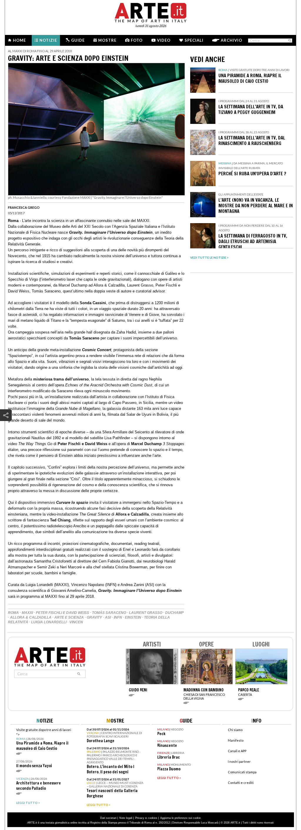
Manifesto (235, 740)
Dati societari (108, 817)
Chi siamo (235, 730)
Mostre (107, 40)
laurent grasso (145, 613)
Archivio (231, 40)
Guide (78, 40)
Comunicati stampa (242, 772)
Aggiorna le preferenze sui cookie (180, 817)
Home (19, 40)
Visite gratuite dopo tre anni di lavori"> (43, 739)
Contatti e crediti (241, 782)
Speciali (194, 40)
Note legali (125, 817)
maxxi (27, 613)
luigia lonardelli (48, 622)
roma (13, 613)
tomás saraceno (109, 613)
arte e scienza (69, 617)
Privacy (139, 817)
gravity (94, 617)
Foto (137, 40)
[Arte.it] (150, 11)
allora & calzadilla (30, 617)
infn (118, 617)
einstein (133, 617)
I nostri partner (239, 761)
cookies (152, 817)
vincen (76, 622)
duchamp (174, 613)
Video (163, 40)
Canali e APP (237, 751)
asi (108, 617)
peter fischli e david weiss (62, 613)
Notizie (48, 40)
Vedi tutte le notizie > (209, 257)
